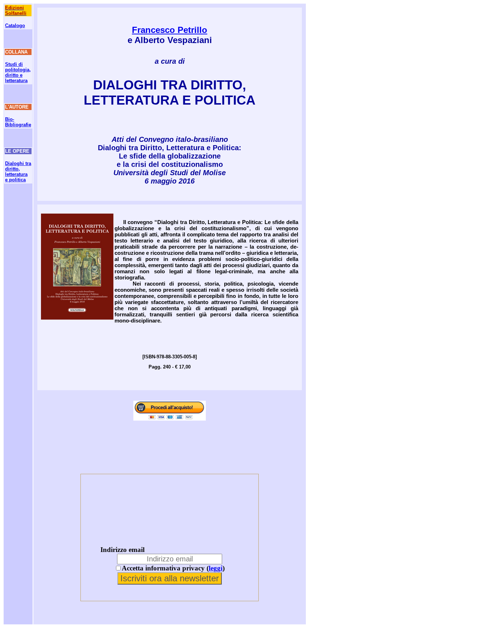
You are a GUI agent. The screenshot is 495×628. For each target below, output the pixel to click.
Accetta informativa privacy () (173, 568)
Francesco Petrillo (169, 30)
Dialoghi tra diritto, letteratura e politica (18, 171)
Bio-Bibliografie (18, 122)
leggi (215, 568)
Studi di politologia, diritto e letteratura (18, 72)
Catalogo (15, 25)
